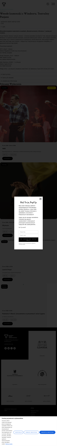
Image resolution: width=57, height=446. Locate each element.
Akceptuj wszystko (47, 432)
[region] (28, 431)
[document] (28, 223)
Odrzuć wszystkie (31, 432)
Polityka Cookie (8, 444)
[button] (40, 199)
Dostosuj (18, 432)
